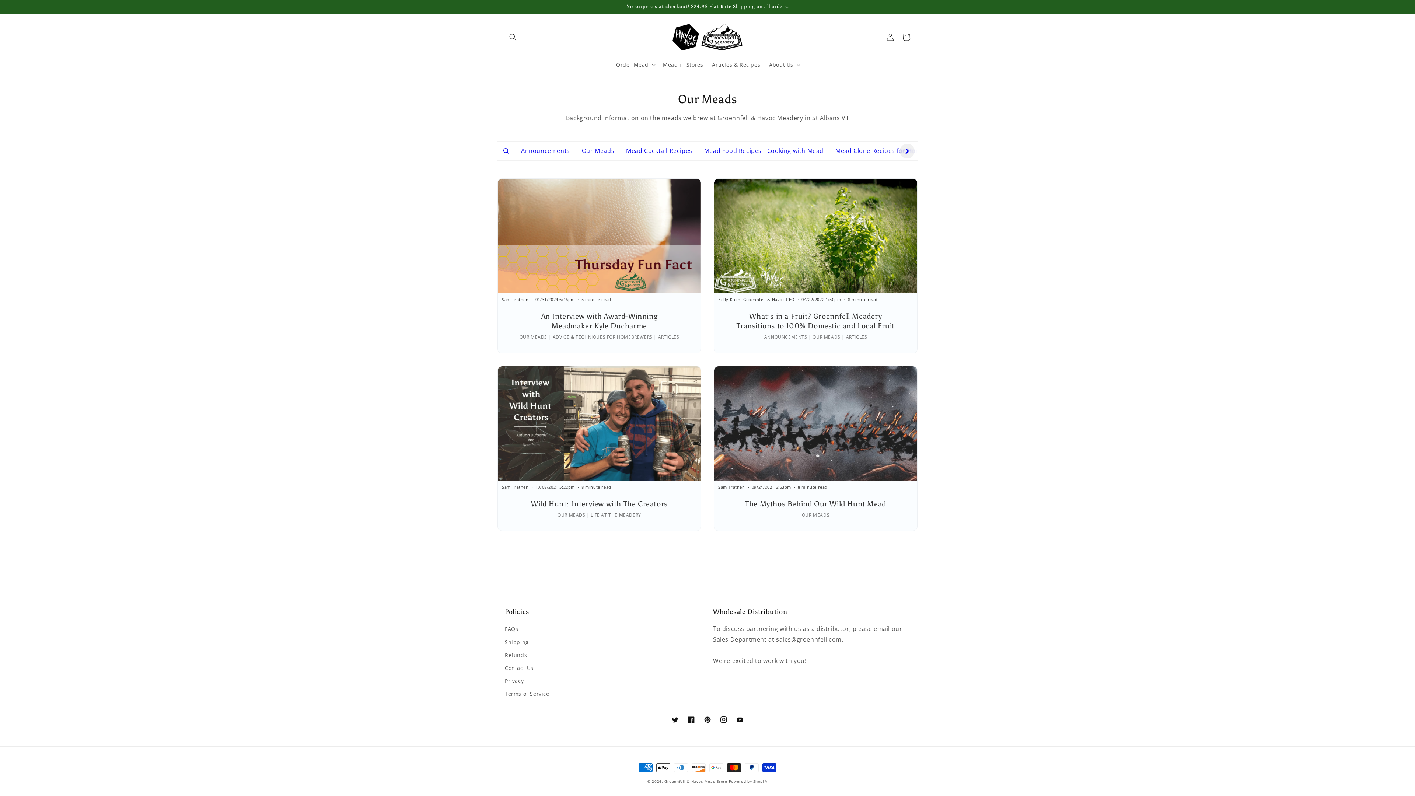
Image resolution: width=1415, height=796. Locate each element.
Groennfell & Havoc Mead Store (695, 781)
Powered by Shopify (748, 781)
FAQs (511, 628)
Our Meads (598, 151)
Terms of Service (527, 693)
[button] (513, 37)
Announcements (545, 151)
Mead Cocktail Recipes (659, 151)
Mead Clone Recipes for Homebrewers (892, 151)
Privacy (514, 680)
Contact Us (519, 667)
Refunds (516, 655)
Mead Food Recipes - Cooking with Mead (764, 151)
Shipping (517, 642)
